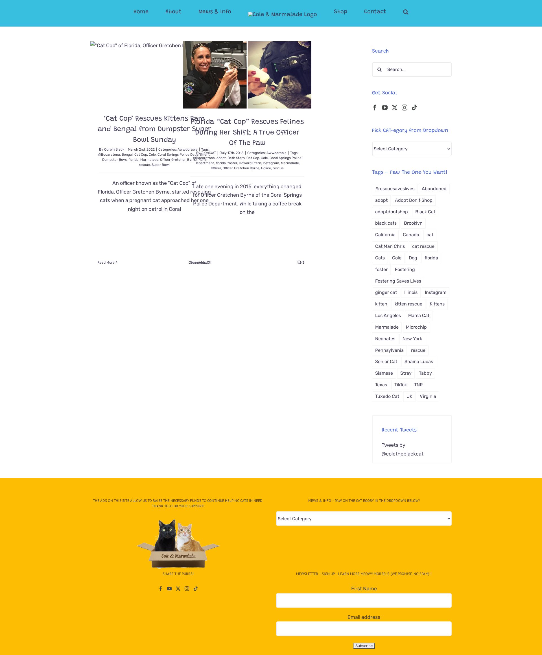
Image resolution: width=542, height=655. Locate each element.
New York (412, 338)
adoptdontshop (391, 211)
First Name (364, 588)
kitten (381, 304)
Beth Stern (236, 158)
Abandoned (434, 188)
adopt (221, 158)
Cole (152, 155)
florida (133, 160)
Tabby (425, 373)
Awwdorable (276, 153)
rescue (144, 165)
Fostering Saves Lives (398, 281)
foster (232, 163)
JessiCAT (208, 153)
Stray (406, 373)
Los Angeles (388, 315)
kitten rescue (408, 304)
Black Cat (425, 211)
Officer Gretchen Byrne (241, 168)
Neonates (385, 338)
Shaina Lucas (419, 361)
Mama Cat (418, 315)
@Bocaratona (109, 155)
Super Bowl (161, 165)
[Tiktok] (414, 107)
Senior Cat (386, 361)
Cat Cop (140, 155)
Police (266, 168)
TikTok (400, 384)
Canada (411, 234)
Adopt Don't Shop (413, 200)
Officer (216, 168)
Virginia (428, 396)
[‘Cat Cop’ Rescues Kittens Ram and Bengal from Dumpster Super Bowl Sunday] (154, 73)
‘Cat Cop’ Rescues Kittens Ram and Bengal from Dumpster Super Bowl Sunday (154, 130)
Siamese (384, 373)
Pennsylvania (389, 350)
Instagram (271, 163)
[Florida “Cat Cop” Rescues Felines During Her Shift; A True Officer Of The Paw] (247, 75)
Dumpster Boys (114, 160)
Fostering (405, 269)
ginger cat (386, 292)
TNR (418, 384)
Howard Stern (250, 163)
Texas (381, 384)
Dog (413, 258)
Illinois (411, 292)
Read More (106, 262)
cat (430, 234)
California (385, 234)
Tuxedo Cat (387, 396)
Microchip (416, 327)
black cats (386, 223)
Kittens (437, 304)
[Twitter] (394, 107)
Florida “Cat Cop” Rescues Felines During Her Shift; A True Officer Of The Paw (247, 133)
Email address (364, 617)
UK (409, 396)
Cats (380, 258)
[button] (383, 12)
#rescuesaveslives (394, 188)
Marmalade (149, 160)
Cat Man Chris (390, 246)
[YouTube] (385, 107)
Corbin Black (114, 149)
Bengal (127, 155)
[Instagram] (404, 107)
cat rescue (423, 246)
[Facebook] (375, 107)
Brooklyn (413, 223)
